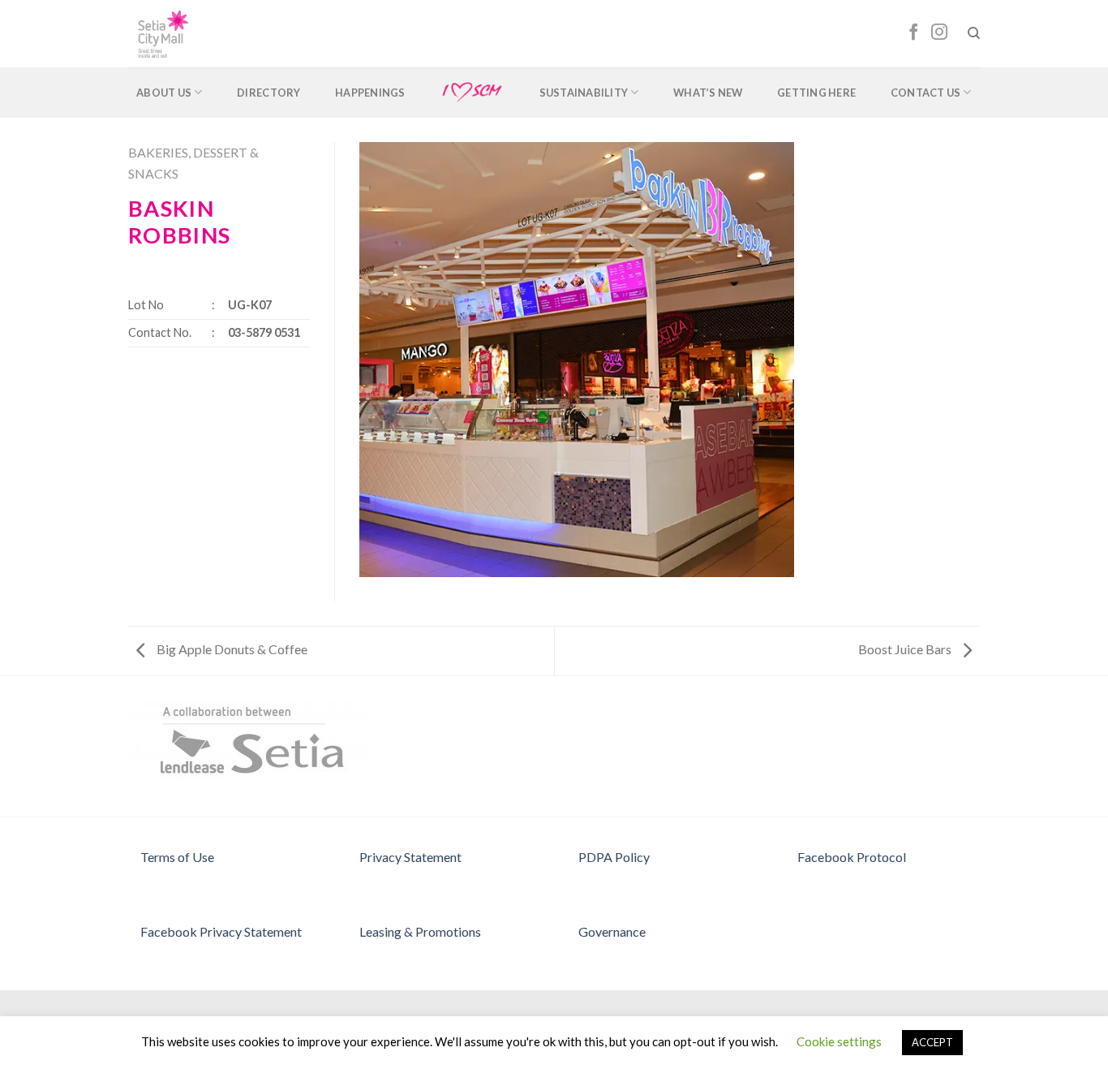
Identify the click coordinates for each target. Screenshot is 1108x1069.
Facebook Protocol (851, 856)
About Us (163, 92)
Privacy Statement (410, 856)
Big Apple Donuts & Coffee (230, 649)
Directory (268, 92)
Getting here (816, 92)
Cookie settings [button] (839, 1041)
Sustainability (584, 92)
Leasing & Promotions (420, 931)
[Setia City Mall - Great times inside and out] (199, 33)
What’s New (708, 92)
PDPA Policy (614, 856)
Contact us (926, 92)
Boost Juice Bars (906, 649)
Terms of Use (177, 856)
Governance (612, 931)
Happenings (370, 92)
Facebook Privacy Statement (221, 931)
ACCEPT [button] (932, 1042)
